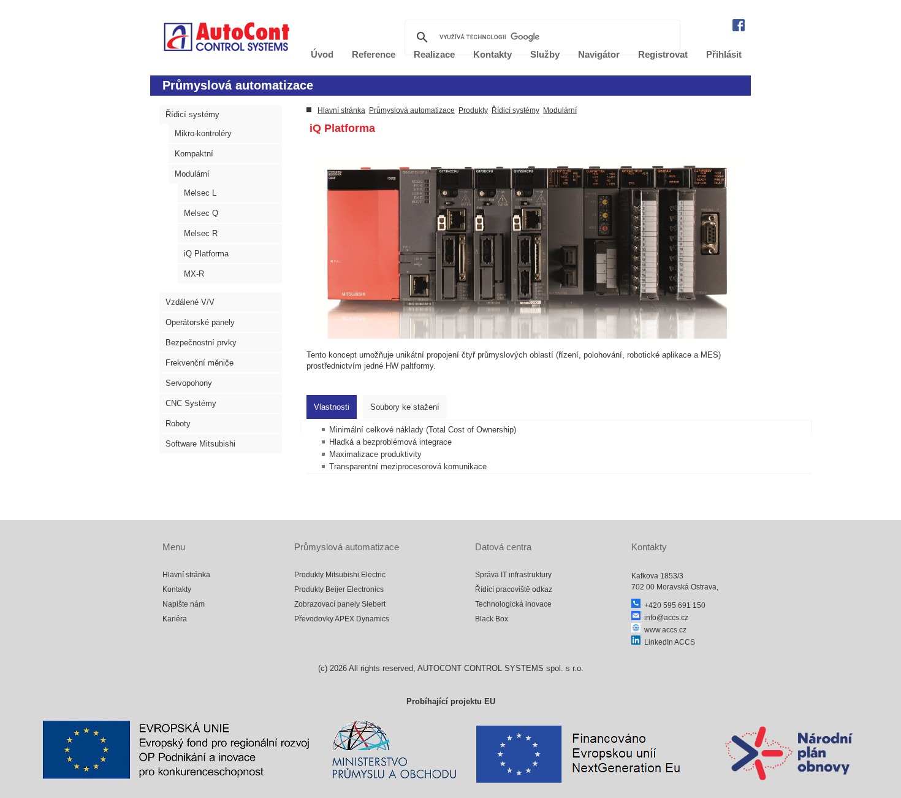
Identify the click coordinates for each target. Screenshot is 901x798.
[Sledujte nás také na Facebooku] (738, 28)
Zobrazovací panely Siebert (340, 604)
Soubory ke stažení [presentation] (404, 407)
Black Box (491, 619)
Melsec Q (201, 213)
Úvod (322, 54)
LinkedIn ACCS (668, 642)
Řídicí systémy (192, 114)
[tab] (331, 407)
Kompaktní (194, 153)
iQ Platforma (206, 253)
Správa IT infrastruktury (513, 574)
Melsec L (200, 193)
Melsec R (201, 233)
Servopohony (188, 383)
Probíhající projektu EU (450, 701)
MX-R (194, 273)
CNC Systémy (190, 403)
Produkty (473, 110)
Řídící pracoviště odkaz (513, 589)
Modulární (192, 173)
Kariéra (174, 619)
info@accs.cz (664, 617)
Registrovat (663, 54)
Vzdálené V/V (190, 302)
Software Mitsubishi (200, 443)
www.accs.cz (663, 630)
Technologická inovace (513, 604)
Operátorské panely (200, 322)
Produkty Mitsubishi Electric (340, 574)
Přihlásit (724, 54)
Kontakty (176, 589)
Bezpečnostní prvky (201, 342)
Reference (373, 54)
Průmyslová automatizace (412, 110)
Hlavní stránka (341, 110)
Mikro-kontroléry (203, 133)
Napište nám (183, 604)
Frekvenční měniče (199, 362)
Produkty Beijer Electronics (339, 589)
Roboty (178, 423)
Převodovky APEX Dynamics (341, 619)
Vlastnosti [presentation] (331, 407)
